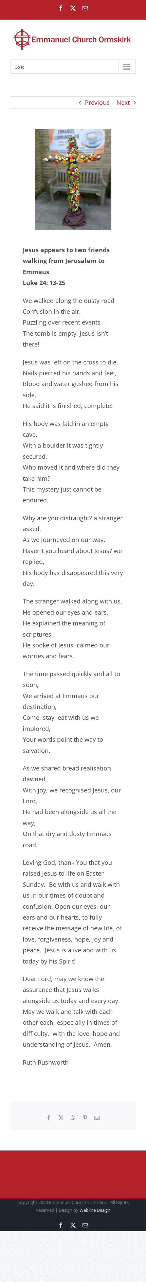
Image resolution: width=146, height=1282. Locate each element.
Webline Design (94, 1210)
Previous (97, 102)
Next (123, 102)
